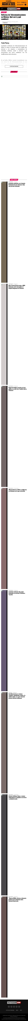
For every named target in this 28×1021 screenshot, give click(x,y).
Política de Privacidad (10, 1010)
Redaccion (5, 22)
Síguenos (14, 71)
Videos (17, 1010)
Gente (21, 1010)
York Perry (5, 43)
